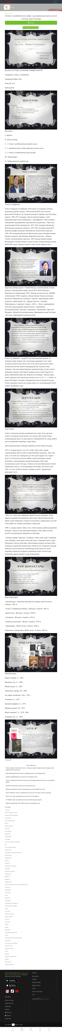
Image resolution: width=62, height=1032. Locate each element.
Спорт (6, 908)
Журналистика (8, 855)
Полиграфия (8, 890)
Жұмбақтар (8, 1006)
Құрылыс (7, 953)
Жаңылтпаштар (9, 1003)
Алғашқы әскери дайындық (11, 815)
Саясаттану (7, 898)
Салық (6, 895)
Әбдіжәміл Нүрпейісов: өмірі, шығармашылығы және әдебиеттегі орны (25, 789)
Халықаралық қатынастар (11, 932)
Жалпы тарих (8, 850)
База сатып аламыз (37, 991)
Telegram (8, 1015)
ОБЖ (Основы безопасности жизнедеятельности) (16, 884)
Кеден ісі (7, 860)
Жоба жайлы (35, 976)
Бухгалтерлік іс (8, 831)
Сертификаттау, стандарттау (11, 903)
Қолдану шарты (36, 985)
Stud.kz (10, 7)
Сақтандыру (8, 900)
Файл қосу (8, 1012)
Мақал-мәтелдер (9, 1000)
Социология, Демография (11, 905)
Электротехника (9, 945)
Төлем (33, 988)
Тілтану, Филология (9, 914)
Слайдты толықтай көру (31, 27)
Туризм (6, 924)
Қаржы (6, 951)
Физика (6, 927)
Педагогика (7, 887)
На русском (8, 1018)
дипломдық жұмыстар (16, 974)
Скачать (31, 23)
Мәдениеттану (8, 882)
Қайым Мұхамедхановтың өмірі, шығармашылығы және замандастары (25, 773)
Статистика (7, 911)
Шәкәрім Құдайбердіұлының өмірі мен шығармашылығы (22, 777)
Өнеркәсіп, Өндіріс (9, 964)
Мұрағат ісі (7, 879)
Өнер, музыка (8, 961)
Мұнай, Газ (7, 876)
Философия (7, 929)
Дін (5, 844)
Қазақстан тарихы (9, 948)
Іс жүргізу (7, 810)
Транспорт (7, 922)
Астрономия (8, 818)
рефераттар (21, 973)
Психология (8, 892)
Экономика (7, 940)
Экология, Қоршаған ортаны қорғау (13, 937)
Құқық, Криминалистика (10, 956)
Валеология (7, 834)
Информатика (8, 858)
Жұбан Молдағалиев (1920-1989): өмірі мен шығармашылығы (23, 803)
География (7, 839)
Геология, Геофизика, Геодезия (12, 842)
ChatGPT (34, 979)
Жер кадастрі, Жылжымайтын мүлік (13, 852)
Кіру (55, 1)
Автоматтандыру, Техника (11, 812)
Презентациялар (9, 13)
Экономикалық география (11, 943)
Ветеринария (8, 836)
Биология (7, 828)
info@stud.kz (39, 999)
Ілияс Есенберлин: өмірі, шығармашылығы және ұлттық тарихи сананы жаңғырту (28, 792)
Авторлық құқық (36, 982)
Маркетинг (7, 863)
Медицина (7, 868)
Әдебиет (7, 959)
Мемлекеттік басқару (10, 871)
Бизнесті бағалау (9, 826)
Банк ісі (6, 823)
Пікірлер (7, 1009)
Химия (6, 935)
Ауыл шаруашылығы (10, 820)
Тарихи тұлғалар (9, 916)
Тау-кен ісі (7, 919)
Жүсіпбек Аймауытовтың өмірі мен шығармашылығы (20, 785)
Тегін (33, 994)
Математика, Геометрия (10, 866)
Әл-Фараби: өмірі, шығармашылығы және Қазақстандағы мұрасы (24, 800)
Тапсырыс (8, 1)
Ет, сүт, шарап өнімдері (10, 847)
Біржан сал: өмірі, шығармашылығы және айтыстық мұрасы (22, 796)
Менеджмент (8, 874)
